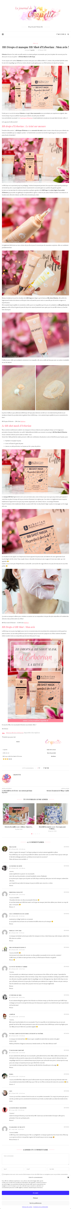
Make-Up (35, 43)
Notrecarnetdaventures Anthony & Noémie (26, 1033)
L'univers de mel (15, 995)
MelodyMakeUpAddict (17, 947)
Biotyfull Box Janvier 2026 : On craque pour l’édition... (52, 828)
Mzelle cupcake (15, 930)
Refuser (35, 1198)
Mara (11, 1074)
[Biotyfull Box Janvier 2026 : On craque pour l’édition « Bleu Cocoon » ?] (52, 814)
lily (10, 1091)
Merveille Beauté (16, 892)
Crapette (32, 50)
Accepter (35, 1193)
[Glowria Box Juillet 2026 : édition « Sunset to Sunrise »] (19, 814)
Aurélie (12, 1014)
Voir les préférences (35, 1203)
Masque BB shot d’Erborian (15, 733)
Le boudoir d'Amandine (18, 1108)
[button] (68, 1177)
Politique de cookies (27, 1207)
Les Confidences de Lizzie (19, 914)
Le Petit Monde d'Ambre (18, 966)
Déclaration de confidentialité (40, 1207)
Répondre (66, 846)
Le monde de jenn (15, 866)
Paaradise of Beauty (17, 1127)
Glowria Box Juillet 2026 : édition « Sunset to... (19, 827)
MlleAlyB (12, 847)
